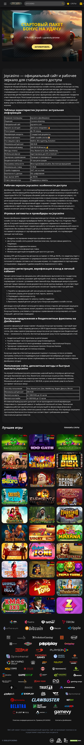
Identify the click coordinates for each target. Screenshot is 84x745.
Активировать (42, 47)
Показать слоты (71, 427)
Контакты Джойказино (63, 720)
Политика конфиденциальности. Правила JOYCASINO (31, 720)
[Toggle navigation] (5, 4)
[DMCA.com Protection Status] (76, 740)
